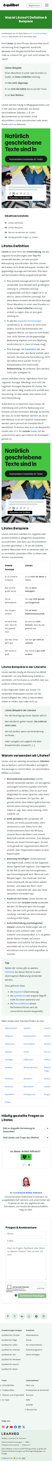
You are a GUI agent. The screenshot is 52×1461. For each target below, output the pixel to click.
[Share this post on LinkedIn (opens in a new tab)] (22, 1316)
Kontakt (29, 1404)
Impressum (26, 1445)
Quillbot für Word (9, 1369)
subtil (11, 124)
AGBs (27, 1442)
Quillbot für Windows (11, 1359)
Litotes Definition (15, 223)
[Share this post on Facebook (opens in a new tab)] (8, 1316)
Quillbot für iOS (9, 1354)
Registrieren (34, 5)
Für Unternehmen (34, 1345)
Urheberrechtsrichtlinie (10, 1445)
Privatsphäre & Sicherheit (37, 1390)
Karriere (29, 1395)
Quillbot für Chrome (11, 1335)
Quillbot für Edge (9, 1340)
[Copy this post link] (43, 1316)
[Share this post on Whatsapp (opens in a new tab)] (29, 1316)
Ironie (34, 431)
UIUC (24, 1458)
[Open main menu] (46, 5)
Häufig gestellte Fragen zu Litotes (23, 237)
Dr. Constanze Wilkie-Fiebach (26, 1192)
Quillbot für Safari (10, 1345)
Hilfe (28, 1400)
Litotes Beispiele (15, 227)
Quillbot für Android (11, 1349)
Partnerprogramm (34, 1349)
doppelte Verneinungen (30, 320)
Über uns (30, 1385)
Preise (28, 1340)
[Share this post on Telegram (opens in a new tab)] (36, 1316)
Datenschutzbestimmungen (12, 1442)
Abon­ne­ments (32, 1335)
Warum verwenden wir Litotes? (22, 232)
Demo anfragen (33, 1354)
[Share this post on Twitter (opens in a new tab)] (14, 1316)
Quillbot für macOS (10, 1364)
